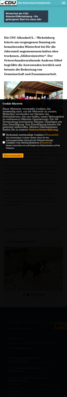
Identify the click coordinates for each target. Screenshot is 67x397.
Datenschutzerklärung (43, 129)
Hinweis (46, 142)
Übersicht (51, 134)
